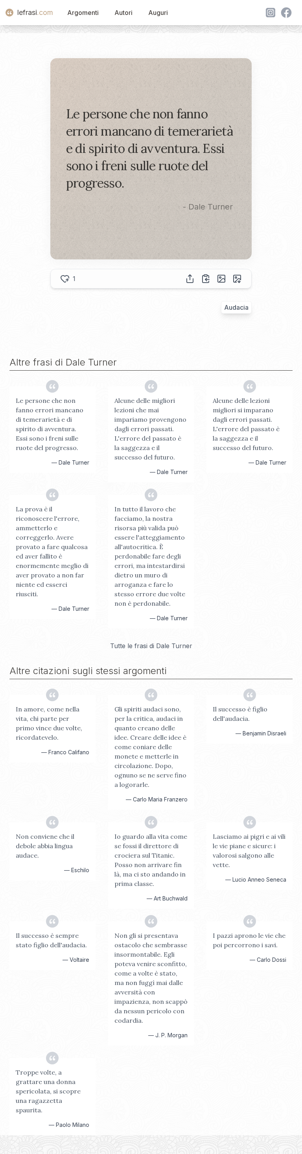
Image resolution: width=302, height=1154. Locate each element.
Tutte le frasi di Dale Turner (151, 646)
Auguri (158, 13)
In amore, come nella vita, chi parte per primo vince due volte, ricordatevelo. (49, 723)
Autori (123, 13)
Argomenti (83, 13)
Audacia (236, 307)
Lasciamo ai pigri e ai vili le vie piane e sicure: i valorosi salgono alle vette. (249, 850)
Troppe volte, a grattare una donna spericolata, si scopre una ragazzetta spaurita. (48, 1091)
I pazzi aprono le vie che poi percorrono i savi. (249, 940)
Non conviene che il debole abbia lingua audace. (45, 845)
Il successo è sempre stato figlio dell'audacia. (51, 940)
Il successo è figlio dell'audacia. (240, 713)
